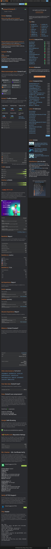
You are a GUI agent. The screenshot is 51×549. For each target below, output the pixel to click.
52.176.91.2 (31, 125)
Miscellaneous (15, 85)
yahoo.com (44, 32)
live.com (43, 34)
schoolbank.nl (20, 377)
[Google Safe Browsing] (2, 430)
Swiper (4, 93)
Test (25, 507)
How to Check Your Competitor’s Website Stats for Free (42, 156)
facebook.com (34, 26)
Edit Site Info (4, 67)
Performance (15, 80)
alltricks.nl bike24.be (34, 105)
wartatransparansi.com (34, 54)
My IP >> (48, 135)
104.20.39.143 (32, 131)
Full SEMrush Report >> (22, 232)
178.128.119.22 (32, 128)
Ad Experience (8, 282)
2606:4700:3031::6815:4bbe (35, 127)
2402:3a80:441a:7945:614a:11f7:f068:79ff (38, 114)
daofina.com (32, 53)
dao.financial (32, 42)
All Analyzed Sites (19, 547)
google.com (34, 24)
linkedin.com (44, 31)
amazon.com (44, 27)
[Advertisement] (14, 31)
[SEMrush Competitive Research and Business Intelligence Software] (7, 189)
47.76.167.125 (32, 119)
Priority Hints (16, 82)
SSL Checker (13, 452)
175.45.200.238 (32, 123)
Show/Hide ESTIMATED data (38, 164)
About (31, 547)
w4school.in (31, 62)
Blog (24, 547)
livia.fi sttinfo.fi (33, 103)
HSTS (4, 87)
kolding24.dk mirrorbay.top (35, 102)
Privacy (27, 547)
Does (11, 394)
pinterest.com (34, 36)
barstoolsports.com (6, 377)
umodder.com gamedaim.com (36, 94)
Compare (22, 4)
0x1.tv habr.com (33, 91)
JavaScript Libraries (5, 91)
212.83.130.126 (32, 133)
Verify (8, 495)
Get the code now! (39, 182)
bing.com (33, 31)
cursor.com (4, 379)
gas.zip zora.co (33, 96)
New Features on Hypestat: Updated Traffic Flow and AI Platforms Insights (41, 150)
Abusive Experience (10, 312)
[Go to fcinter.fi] (15, 9)
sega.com (14, 377)
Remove (33, 171)
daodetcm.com (32, 60)
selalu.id (31, 51)
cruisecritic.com (14, 375)
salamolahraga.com (33, 57)
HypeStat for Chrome (40, 76)
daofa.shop (31, 43)
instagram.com (44, 26)
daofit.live (31, 50)
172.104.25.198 (32, 120)
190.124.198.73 (32, 116)
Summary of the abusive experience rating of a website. (13, 314)
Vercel (4, 82)
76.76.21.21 (21, 43)
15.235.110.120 (32, 130)
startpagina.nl (5, 373)
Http (5, 511)
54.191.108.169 (32, 111)
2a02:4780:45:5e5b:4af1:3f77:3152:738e (38, 122)
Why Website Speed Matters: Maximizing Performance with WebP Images (41, 145)
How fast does (10, 384)
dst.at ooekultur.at (34, 100)
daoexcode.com (32, 59)
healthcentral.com (6, 375)
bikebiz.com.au (11, 379)
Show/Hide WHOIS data (37, 168)
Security (4, 85)
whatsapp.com (44, 36)
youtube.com (44, 24)
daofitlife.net (32, 63)
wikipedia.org (34, 34)
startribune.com (12, 373)
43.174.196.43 (32, 117)
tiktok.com (33, 29)
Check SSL (23, 465)
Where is (9, 328)
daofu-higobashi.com (34, 48)
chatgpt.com (34, 32)
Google (8, 420)
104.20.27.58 (32, 113)
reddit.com (43, 29)
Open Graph (16, 87)
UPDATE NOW (39, 12)
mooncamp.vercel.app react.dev (37, 97)
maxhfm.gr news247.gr (35, 86)
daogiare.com (32, 45)
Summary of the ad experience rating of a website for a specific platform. (13, 285)
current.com (20, 373)
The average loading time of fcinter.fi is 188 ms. (11, 386)
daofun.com (32, 46)
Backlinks (6, 236)
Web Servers (5, 80)
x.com (32, 27)
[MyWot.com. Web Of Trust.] (3, 434)
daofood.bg (31, 56)
